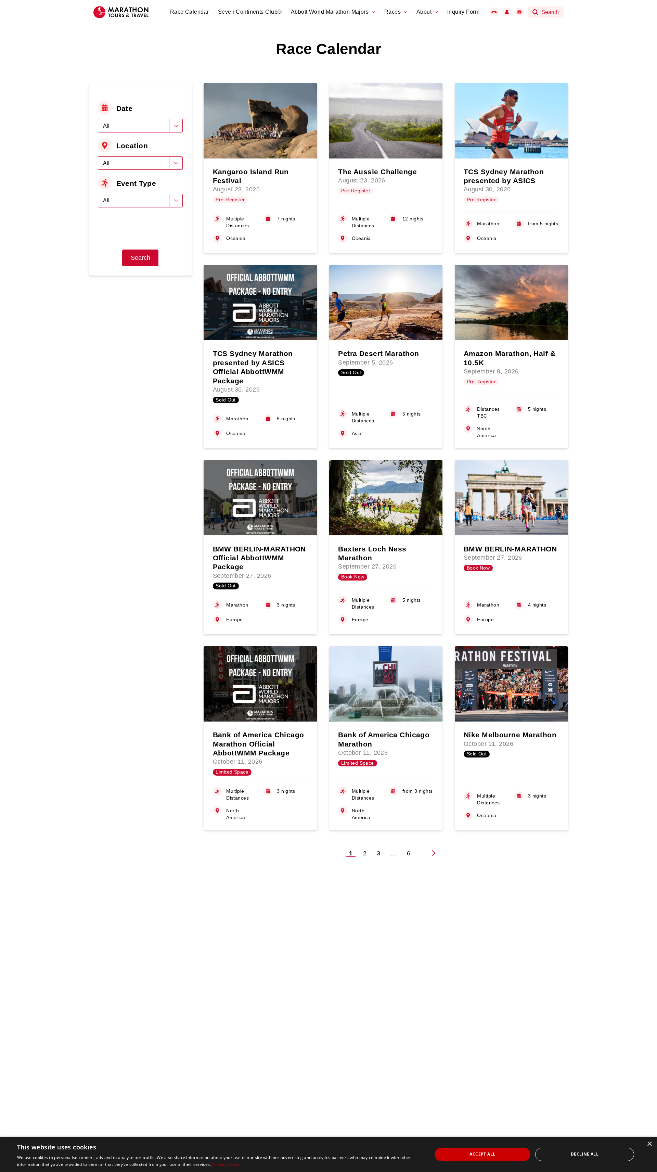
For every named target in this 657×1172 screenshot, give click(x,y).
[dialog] (328, 1154)
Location (132, 146)
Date (124, 108)
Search (140, 257)
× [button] (649, 1144)
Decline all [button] (584, 1154)
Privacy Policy (225, 1164)
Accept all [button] (482, 1154)
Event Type (136, 183)
